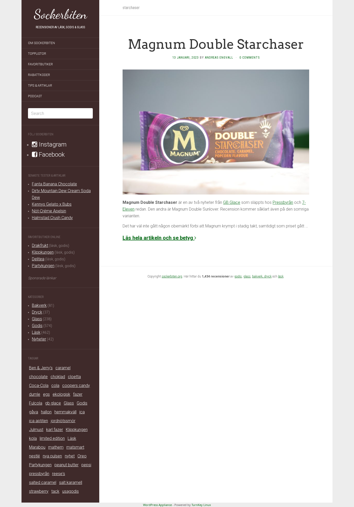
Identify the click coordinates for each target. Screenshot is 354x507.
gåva (33, 411)
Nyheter (39, 339)
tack (55, 491)
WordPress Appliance (157, 505)
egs (46, 394)
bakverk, (258, 276)
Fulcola (35, 403)
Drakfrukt (40, 245)
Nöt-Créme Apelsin (49, 211)
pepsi (86, 464)
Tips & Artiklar (40, 85)
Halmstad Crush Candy (52, 217)
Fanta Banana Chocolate (54, 184)
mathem (55, 447)
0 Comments (249, 57)
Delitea (38, 258)
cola (55, 385)
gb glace (53, 403)
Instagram (52, 144)
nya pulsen (52, 456)
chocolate (38, 376)
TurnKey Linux (201, 505)
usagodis (70, 491)
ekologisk (61, 394)
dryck (268, 276)
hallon (46, 411)
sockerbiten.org (172, 276)
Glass (37, 318)
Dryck (37, 312)
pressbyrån (39, 473)
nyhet (70, 456)
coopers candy (76, 385)
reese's (58, 473)
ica (82, 411)
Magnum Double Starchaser (216, 44)
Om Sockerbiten (41, 43)
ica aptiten (38, 420)
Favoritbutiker (40, 64)
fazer (77, 394)
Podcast (35, 96)
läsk (281, 276)
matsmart (75, 447)
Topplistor (37, 53)
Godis (37, 325)
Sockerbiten (60, 14)
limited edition (52, 438)
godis (238, 276)
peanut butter (66, 464)
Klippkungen (43, 252)
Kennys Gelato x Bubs (52, 204)
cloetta (74, 376)
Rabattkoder (39, 75)
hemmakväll (65, 411)
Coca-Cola (38, 385)
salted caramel (42, 482)
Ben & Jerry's (41, 367)
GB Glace (231, 202)
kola (33, 438)
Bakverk (39, 305)
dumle (34, 394)
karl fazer (54, 429)
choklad (58, 376)
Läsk (36, 332)
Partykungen (43, 265)
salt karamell (70, 482)
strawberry (38, 491)
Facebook (51, 154)
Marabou (37, 447)
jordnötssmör (63, 420)
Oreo (82, 456)
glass (247, 276)
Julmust (36, 429)
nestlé (34, 456)
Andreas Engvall (219, 57)
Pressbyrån (283, 202)
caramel (62, 367)
